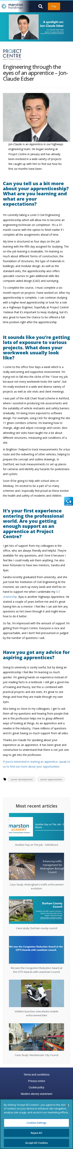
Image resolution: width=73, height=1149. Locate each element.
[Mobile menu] (30, 7)
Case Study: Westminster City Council (36, 1055)
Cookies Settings (36, 1122)
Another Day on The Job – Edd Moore (36, 844)
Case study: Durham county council (36, 928)
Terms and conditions (36, 1074)
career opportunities (51, 779)
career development (22, 779)
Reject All (36, 1133)
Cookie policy (36, 1087)
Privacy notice (36, 1081)
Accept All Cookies (36, 1143)
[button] (40, 6)
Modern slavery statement (36, 1093)
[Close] (66, 1105)
